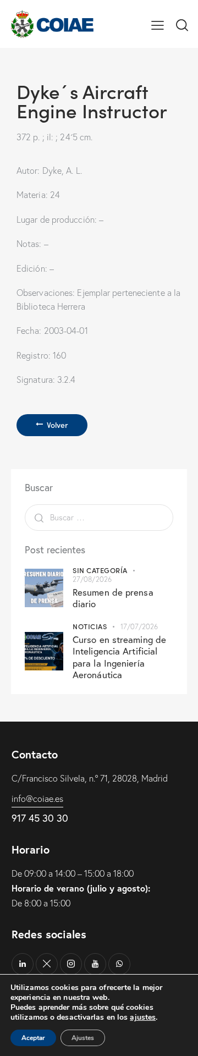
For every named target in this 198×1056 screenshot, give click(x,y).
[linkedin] (23, 964)
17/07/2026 (139, 626)
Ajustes (83, 1037)
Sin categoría (100, 570)
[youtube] (95, 964)
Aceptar (33, 1037)
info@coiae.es (37, 798)
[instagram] (71, 964)
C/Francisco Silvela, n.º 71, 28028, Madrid (90, 778)
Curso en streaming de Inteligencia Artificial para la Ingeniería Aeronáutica (119, 657)
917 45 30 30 (40, 817)
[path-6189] (47, 964)
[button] (157, 23)
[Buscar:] (99, 517)
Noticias (90, 626)
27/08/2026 (92, 579)
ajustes (143, 1017)
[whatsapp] (119, 964)
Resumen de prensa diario (113, 598)
